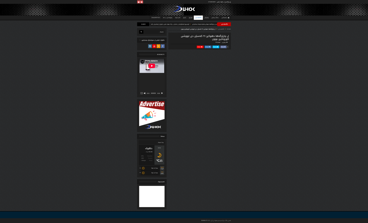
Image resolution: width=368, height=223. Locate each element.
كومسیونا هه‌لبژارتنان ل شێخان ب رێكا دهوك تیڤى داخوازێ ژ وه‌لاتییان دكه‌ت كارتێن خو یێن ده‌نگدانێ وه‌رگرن (176, 24)
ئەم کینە (177, 17)
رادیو (184, 17)
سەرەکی (224, 17)
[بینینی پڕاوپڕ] (142, 93)
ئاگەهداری (198, 17)
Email (218, 42)
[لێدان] (162, 93)
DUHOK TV (204, 220)
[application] (152, 77)
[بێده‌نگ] (145, 93)
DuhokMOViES (156, 17)
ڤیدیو (190, 17)
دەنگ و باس (215, 17)
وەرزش (206, 17)
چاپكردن (224, 42)
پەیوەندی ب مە (167, 17)
